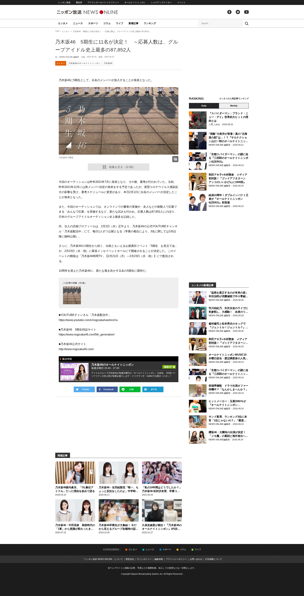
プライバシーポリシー (176, 559)
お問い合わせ (196, 559)
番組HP (169, 366)
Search (247, 23)
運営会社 (130, 559)
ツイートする (84, 389)
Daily (204, 106)
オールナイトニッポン (134, 2)
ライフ (119, 23)
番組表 (79, 2)
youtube (246, 12)
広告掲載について (213, 559)
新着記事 (133, 23)
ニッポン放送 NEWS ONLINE (94, 12)
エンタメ (63, 23)
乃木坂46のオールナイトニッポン (84, 63)
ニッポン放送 (64, 2)
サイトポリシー (144, 559)
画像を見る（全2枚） (122, 167)
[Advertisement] (219, 62)
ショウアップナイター (161, 2)
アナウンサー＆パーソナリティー (103, 2)
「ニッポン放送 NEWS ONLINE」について (102, 559)
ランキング (150, 23)
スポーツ (93, 23)
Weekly (234, 106)
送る (130, 389)
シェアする (107, 389)
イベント (181, 2)
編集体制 (158, 559)
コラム (107, 23)
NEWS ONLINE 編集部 (69, 57)
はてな (152, 389)
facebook (229, 12)
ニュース (78, 23)
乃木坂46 (108, 63)
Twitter (238, 12)
